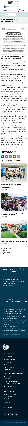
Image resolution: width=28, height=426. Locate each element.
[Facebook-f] (5, 414)
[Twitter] (8, 414)
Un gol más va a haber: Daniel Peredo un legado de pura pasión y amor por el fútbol (14, 240)
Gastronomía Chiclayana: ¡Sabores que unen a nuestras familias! (12, 213)
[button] (2, 15)
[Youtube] (12, 414)
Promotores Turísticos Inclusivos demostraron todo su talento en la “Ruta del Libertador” (13, 186)
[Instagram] (16, 414)
